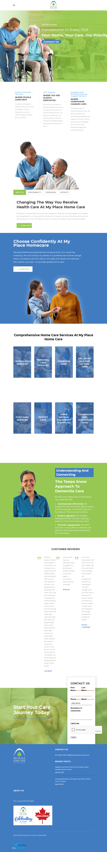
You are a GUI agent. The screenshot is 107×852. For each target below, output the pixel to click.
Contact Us (51, 41)
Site (50, 718)
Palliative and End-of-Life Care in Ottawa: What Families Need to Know (72, 768)
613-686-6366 (60, 755)
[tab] (19, 192)
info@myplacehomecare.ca (77, 755)
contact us (32, 718)
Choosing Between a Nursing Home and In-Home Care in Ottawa (73, 780)
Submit (73, 737)
